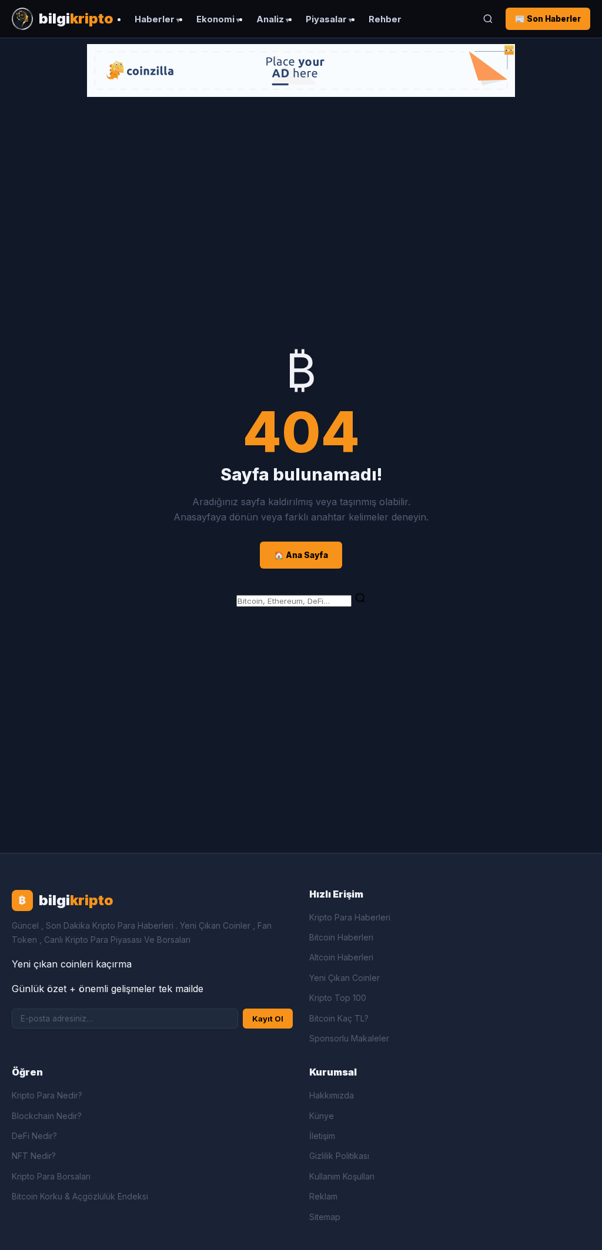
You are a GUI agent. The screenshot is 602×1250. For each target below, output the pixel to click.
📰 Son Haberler (548, 18)
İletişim (322, 1136)
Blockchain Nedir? (47, 1116)
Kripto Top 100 (337, 998)
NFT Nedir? (34, 1156)
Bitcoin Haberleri (341, 937)
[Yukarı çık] (575, 1229)
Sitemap (324, 1217)
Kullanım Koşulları (341, 1176)
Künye (321, 1116)
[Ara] (488, 18)
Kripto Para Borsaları (51, 1176)
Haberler (155, 19)
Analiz (270, 19)
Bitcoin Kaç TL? (339, 1018)
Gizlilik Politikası (339, 1156)
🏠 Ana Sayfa (301, 555)
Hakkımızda (331, 1095)
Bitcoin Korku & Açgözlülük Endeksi (80, 1196)
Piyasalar (326, 19)
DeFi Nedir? (34, 1136)
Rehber (385, 19)
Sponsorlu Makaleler (349, 1038)
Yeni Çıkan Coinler (344, 978)
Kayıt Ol (267, 1018)
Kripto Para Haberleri (349, 917)
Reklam (323, 1196)
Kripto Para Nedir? (47, 1095)
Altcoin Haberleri (341, 957)
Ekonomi (215, 19)
